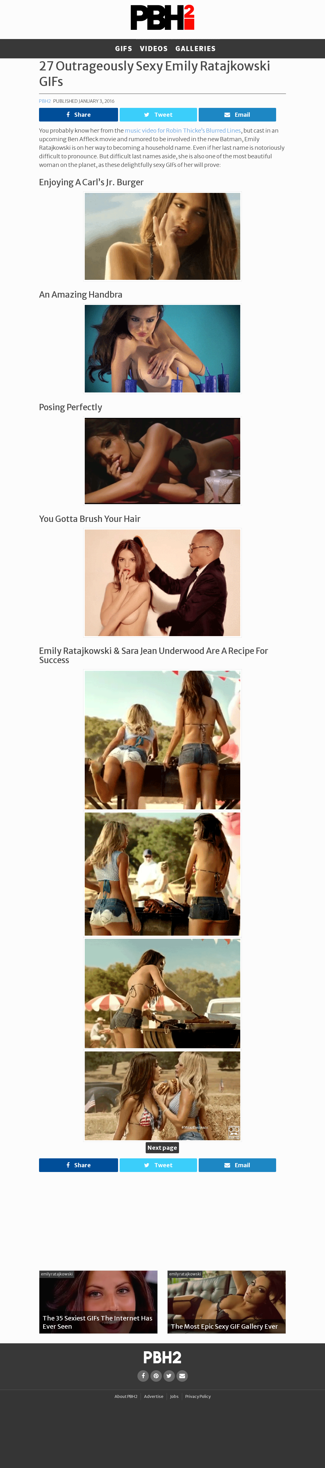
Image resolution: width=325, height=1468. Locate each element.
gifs (123, 48)
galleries (196, 48)
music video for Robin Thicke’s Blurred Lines (183, 130)
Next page (162, 1147)
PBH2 (45, 101)
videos (154, 48)
